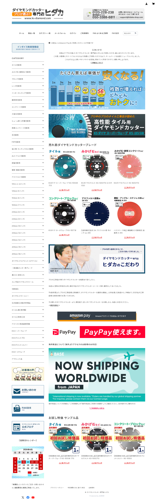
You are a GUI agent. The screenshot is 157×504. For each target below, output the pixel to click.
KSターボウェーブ (18, 352)
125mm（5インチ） (18, 191)
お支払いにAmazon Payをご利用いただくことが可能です (72, 43)
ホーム (21, 33)
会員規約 (91, 488)
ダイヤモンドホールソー (20, 296)
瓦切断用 (15, 135)
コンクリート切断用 (19, 107)
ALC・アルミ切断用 (19, 156)
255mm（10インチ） (19, 226)
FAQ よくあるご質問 (100, 33)
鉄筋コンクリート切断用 (20, 128)
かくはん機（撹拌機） (19, 310)
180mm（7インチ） (18, 205)
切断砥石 (15, 289)
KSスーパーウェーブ (19, 331)
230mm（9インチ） (18, 219)
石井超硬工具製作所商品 (21, 303)
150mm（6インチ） (18, 198)
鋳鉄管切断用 (17, 100)
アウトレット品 (17, 359)
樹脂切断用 (16, 163)
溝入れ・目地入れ (18, 275)
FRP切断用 (16, 142)
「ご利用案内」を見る (96, 408)
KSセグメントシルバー (20, 345)
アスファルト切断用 (19, 177)
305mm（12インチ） (19, 233)
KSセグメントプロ (18, 338)
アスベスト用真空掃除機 (21, 324)
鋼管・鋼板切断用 (18, 170)
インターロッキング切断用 (21, 93)
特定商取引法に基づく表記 (76, 488)
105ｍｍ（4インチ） (19, 184)
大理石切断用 (17, 114)
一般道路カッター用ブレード (22, 268)
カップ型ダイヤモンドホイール (23, 282)
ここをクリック (64, 190)
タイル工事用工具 (18, 317)
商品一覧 (31, 33)
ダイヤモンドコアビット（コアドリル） (25, 261)
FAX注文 (115, 33)
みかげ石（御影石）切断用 (21, 72)
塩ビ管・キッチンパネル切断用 (23, 149)
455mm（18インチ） (19, 254)
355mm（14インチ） (19, 240)
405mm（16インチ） (19, 247)
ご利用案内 (84, 33)
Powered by (94, 496)
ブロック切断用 (17, 79)
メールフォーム (60, 33)
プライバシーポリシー (57, 488)
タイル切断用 (16, 65)
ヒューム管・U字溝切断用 (21, 121)
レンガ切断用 (16, 86)
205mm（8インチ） (18, 212)
